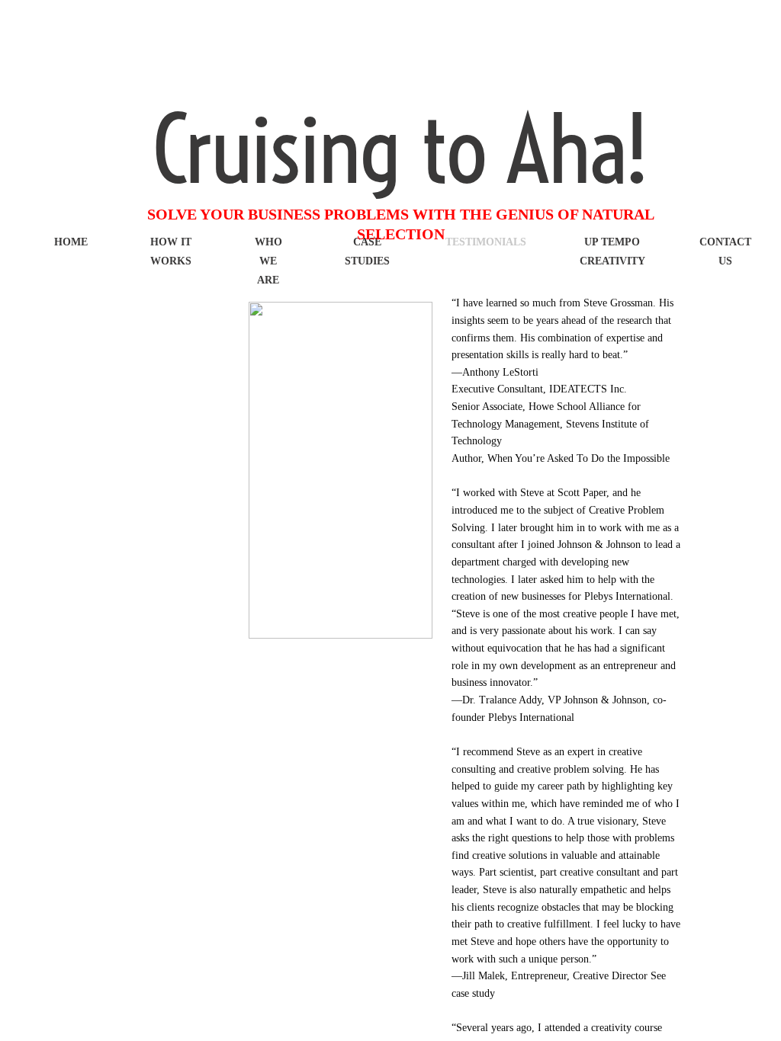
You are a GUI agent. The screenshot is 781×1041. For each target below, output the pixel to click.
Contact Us (725, 251)
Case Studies (367, 251)
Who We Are (268, 261)
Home (71, 242)
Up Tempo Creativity (612, 251)
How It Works (170, 251)
